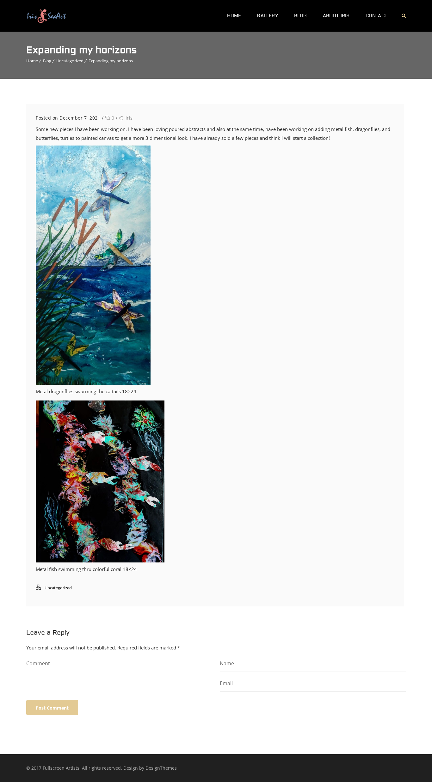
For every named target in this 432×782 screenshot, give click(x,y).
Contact (376, 16)
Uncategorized (69, 61)
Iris (129, 118)
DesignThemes (161, 768)
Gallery (267, 16)
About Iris (336, 16)
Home (234, 16)
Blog (300, 16)
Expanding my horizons (111, 61)
